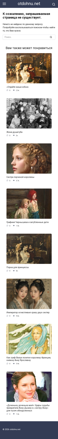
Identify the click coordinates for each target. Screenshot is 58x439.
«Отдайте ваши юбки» (17, 87)
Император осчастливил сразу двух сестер (28, 312)
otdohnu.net (29, 3)
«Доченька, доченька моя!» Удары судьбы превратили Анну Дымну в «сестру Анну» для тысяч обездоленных (28, 408)
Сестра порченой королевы (20, 177)
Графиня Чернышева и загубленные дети (27, 222)
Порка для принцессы (17, 267)
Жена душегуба (14, 132)
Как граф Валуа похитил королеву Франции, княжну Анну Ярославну (28, 358)
